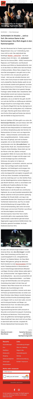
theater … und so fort (14, 55)
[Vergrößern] (30, 232)
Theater (15, 1)
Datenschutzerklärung (23, 358)
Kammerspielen (21, 264)
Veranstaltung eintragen (23, 344)
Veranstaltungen (7, 344)
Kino (4, 347)
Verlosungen (6, 361)
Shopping (5, 356)
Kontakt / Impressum (22, 361)
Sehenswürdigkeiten (8, 358)
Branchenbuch (7, 364)
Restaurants (6, 353)
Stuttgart (24, 395)
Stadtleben (6, 350)
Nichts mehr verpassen (11, 368)
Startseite (8, 1)
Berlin (6, 395)
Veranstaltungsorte (22, 353)
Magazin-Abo (20, 350)
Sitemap (19, 356)
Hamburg (11, 395)
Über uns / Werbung (22, 347)
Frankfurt (16, 395)
